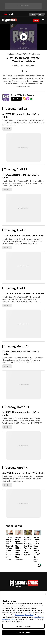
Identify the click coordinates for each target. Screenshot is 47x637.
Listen (41, 14)
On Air (11, 14)
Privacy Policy (29, 615)
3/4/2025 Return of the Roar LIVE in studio (23, 473)
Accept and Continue (23, 633)
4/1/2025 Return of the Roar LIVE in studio (23, 293)
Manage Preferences (23, 626)
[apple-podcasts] (27, 98)
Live (5, 14)
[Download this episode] (26, 71)
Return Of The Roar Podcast (28, 54)
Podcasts (11, 54)
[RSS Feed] (24, 98)
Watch (33, 14)
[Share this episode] (22, 71)
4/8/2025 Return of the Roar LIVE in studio (23, 235)
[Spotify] (31, 98)
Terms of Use (19, 615)
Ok (44, 594)
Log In (36, 20)
